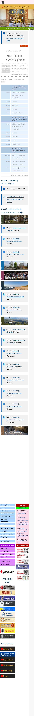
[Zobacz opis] (14, 224)
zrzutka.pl (4, 557)
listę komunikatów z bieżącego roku (15, 38)
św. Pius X (4, 531)
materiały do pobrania (7, 513)
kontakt (3, 524)
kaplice (4, 508)
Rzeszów (22, 517)
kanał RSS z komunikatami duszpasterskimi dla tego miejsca (15, 199)
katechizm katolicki (6, 534)
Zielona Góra (24, 523)
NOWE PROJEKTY (6, 564)
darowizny (4, 548)
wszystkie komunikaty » (22, 545)
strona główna (5, 505)
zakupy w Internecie (7, 554)
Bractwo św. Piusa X (7, 528)
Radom (22, 528)
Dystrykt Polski (5, 541)
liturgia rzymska (5, 537)
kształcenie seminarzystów (5, 560)
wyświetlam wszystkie (23, 508)
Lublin (24, 46)
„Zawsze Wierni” (5, 516)
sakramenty (4, 511)
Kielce (22, 533)
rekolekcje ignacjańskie (4, 520)
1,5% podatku (5, 551)
